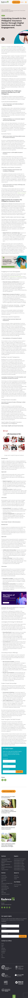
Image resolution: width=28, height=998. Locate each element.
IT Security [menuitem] (16, 886)
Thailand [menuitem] (3, 952)
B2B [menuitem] (2, 881)
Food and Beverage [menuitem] (5, 887)
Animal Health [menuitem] (4, 877)
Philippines (3, 47)
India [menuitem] (2, 946)
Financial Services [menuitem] (4, 886)
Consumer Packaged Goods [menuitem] (6, 883)
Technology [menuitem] (3, 892)
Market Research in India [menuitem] (19, 865)
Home (2, 9)
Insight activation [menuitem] (4, 869)
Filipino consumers (22, 193)
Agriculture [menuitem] (3, 878)
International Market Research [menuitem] (20, 858)
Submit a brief (16, 2)
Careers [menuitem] (15, 878)
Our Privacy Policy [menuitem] (17, 884)
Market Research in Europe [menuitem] (19, 866)
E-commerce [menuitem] (3, 884)
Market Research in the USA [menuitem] (19, 869)
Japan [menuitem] (2, 945)
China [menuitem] (2, 943)
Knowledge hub (7, 9)
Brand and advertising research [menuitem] (5, 865)
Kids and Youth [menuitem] (4, 889)
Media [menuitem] (2, 891)
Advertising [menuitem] (3, 875)
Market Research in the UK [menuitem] (19, 868)
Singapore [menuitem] (3, 951)
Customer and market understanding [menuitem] (5, 859)
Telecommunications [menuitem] (5, 894)
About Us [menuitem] (16, 875)
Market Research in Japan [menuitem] (19, 863)
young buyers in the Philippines (15, 276)
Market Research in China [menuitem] (19, 860)
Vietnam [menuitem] (3, 957)
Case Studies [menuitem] (16, 877)
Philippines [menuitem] (3, 949)
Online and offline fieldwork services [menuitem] (6, 867)
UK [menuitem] (2, 954)
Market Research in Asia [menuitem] (18, 862)
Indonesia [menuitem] (3, 948)
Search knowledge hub (8, 791)
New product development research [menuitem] (6, 862)
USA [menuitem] (2, 955)
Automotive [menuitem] (3, 880)
